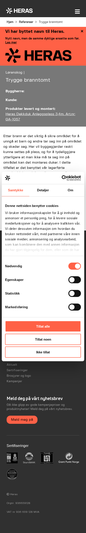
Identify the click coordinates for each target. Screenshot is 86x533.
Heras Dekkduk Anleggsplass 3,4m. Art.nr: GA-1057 (40, 117)
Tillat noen (43, 339)
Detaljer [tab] (43, 190)
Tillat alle (43, 326)
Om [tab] (70, 190)
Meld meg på (22, 419)
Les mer (11, 42)
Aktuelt (12, 364)
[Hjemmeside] (19, 11)
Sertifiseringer (17, 370)
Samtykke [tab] (15, 190)
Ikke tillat (43, 352)
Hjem (10, 22)
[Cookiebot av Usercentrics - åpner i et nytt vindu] (62, 178)
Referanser (26, 22)
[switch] (74, 279)
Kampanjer (14, 381)
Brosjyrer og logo (19, 375)
